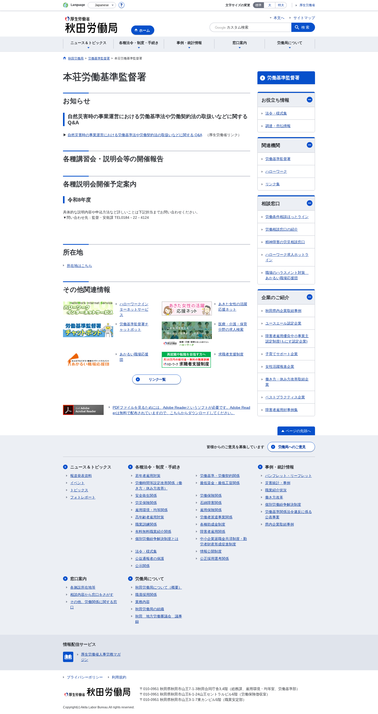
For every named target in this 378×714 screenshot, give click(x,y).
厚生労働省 (307, 5)
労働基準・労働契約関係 (220, 476)
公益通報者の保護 (149, 558)
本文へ (279, 18)
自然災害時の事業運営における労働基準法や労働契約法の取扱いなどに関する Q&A (135, 135)
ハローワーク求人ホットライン (287, 257)
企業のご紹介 (275, 297)
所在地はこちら (79, 266)
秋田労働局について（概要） (158, 587)
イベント (77, 483)
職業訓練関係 (146, 524)
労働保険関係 (211, 495)
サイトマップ (304, 18)
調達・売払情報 (278, 126)
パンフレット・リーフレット (288, 476)
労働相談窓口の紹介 (281, 229)
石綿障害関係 (211, 503)
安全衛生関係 (146, 495)
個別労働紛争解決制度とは (156, 539)
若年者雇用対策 (147, 476)
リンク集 (272, 184)
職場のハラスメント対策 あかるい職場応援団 (287, 275)
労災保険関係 (146, 503)
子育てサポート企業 (281, 354)
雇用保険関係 (211, 510)
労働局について (149, 579)
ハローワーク (276, 171)
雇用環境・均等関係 (151, 510)
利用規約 (119, 677)
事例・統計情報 (279, 467)
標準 (258, 5)
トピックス (79, 490)
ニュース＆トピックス (90, 467)
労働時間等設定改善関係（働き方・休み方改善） (158, 485)
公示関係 (142, 566)
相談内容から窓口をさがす (91, 595)
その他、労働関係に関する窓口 (93, 604)
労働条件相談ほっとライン (287, 217)
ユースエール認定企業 (283, 323)
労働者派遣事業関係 (216, 517)
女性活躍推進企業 (279, 366)
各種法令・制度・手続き (158, 467)
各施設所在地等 (82, 587)
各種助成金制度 (212, 524)
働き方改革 (274, 497)
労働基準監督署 (283, 77)
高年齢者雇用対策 (149, 517)
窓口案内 (78, 579)
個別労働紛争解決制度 (283, 504)
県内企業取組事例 (279, 524)
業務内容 (142, 602)
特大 (281, 5)
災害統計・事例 (277, 483)
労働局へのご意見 (291, 447)
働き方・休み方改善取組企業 (287, 382)
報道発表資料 (81, 476)
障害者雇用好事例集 (281, 410)
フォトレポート (82, 497)
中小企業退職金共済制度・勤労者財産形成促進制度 (223, 541)
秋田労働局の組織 (149, 609)
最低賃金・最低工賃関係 (220, 483)
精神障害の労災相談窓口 (285, 242)
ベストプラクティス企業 (285, 397)
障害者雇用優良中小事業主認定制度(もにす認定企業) (287, 338)
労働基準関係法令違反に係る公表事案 (288, 514)
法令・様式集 (276, 113)
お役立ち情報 (275, 100)
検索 (305, 27)
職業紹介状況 (276, 490)
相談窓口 (271, 203)
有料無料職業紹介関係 (153, 531)
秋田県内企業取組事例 (283, 311)
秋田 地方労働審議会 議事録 (158, 619)
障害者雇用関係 (212, 531)
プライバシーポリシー (85, 677)
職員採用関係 (146, 595)
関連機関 (271, 145)
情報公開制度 (211, 551)
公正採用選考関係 (214, 558)
